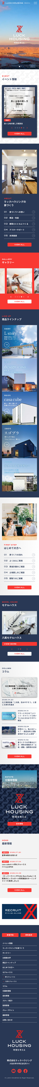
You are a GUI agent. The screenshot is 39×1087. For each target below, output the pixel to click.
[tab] (19, 66)
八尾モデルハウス (11, 981)
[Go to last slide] (12, 649)
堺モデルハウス (10, 977)
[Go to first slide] (27, 128)
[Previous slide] (12, 128)
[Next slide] (27, 649)
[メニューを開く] (35, 3)
